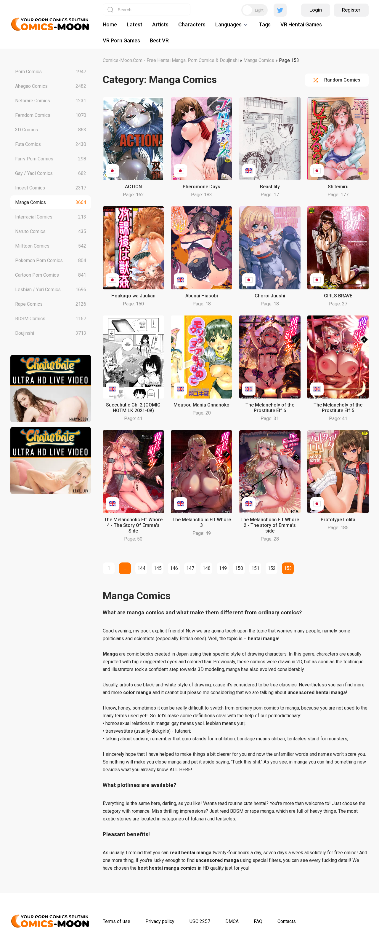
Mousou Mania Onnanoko (201, 405)
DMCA (232, 921)
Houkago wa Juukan (133, 296)
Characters (191, 24)
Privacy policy (159, 921)
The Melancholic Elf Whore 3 (201, 522)
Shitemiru (338, 186)
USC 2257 (200, 921)
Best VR (159, 40)
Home (110, 24)
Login (315, 10)
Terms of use (116, 921)
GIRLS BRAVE (338, 296)
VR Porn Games (121, 40)
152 (272, 568)
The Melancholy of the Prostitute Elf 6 (269, 407)
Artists (160, 24)
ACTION (133, 186)
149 (223, 568)
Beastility (270, 186)
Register (351, 10)
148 (207, 568)
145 (158, 568)
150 (239, 568)
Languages (228, 24)
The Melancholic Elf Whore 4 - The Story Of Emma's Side (133, 525)
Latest (134, 24)
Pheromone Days (201, 186)
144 (141, 568)
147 (190, 568)
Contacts (286, 921)
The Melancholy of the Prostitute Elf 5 (338, 407)
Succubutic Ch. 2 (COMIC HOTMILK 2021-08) (133, 407)
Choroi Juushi (270, 296)
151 (255, 568)
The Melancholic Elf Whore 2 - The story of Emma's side (269, 525)
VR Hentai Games (301, 24)
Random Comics (342, 80)
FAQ (258, 921)
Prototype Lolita (338, 519)
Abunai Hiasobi (201, 296)
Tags (265, 24)
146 (174, 568)
